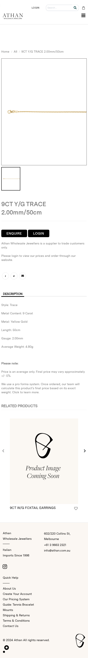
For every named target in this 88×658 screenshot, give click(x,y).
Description (12, 294)
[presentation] (3, 451)
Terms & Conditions (16, 620)
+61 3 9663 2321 (55, 545)
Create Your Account (17, 594)
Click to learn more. (25, 392)
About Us (9, 588)
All (15, 51)
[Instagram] (5, 566)
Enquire (14, 233)
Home (5, 51)
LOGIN (35, 7)
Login (38, 233)
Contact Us (10, 626)
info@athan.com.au (57, 550)
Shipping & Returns (16, 615)
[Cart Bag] (83, 8)
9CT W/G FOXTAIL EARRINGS (33, 508)
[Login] (76, 508)
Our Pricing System (16, 599)
